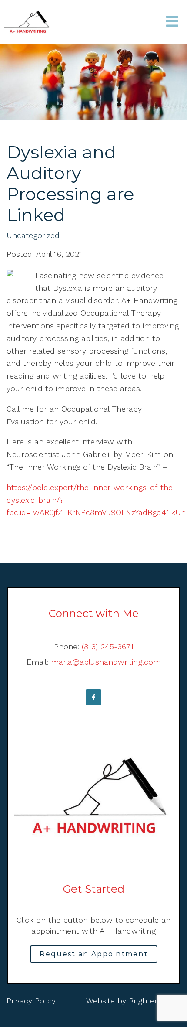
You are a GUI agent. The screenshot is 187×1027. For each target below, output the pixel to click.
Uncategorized (33, 235)
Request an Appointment (94, 954)
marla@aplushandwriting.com (106, 661)
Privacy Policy (31, 1000)
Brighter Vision (154, 1000)
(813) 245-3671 (108, 646)
